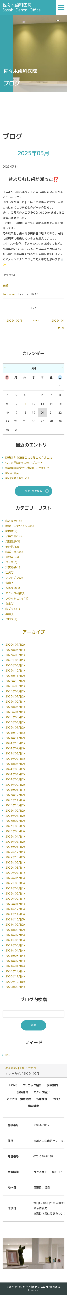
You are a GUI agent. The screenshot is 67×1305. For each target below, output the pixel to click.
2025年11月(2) (15, 676)
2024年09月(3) (15, 748)
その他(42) (12, 547)
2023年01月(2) (15, 847)
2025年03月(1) (15, 717)
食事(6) (9, 603)
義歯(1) (9, 614)
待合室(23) (12, 557)
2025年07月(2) (15, 696)
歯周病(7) (11, 531)
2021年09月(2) (15, 924)
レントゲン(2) (14, 578)
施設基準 (33, 1106)
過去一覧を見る (33, 491)
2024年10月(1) (15, 743)
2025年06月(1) (15, 701)
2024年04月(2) (15, 774)
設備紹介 (22, 1092)
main (36, 320)
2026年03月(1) (15, 660)
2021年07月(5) (15, 935)
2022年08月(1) (15, 867)
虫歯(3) (9, 583)
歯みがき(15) (13, 521)
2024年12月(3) (15, 733)
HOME (13, 1085)
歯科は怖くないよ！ (17, 478)
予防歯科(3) (12, 588)
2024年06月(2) (15, 764)
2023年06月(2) (15, 826)
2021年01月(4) (15, 966)
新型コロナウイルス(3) (19, 526)
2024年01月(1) (15, 790)
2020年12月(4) (15, 971)
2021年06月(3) (15, 940)
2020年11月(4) (15, 976)
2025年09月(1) (15, 686)
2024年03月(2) (15, 779)
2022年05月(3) (15, 883)
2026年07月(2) (15, 644)
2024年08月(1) (15, 753)
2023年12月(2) (15, 795)
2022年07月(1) (15, 873)
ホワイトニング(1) (16, 598)
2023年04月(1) (15, 836)
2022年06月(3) (15, 878)
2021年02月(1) (15, 961)
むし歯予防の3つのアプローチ (24, 463)
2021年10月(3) (15, 919)
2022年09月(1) (15, 862)
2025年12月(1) (15, 670)
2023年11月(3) (15, 800)
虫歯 (5, 285)
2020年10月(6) (15, 982)
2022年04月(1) (15, 888)
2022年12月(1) (15, 852)
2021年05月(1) (15, 945)
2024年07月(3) (15, 759)
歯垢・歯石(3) (14, 552)
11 (24, 404)
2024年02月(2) (15, 785)
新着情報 (41, 1099)
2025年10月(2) (15, 681)
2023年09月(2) (15, 810)
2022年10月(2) (15, 857)
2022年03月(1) (15, 893)
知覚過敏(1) (12, 567)
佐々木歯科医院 (14, 1068)
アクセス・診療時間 (18, 1099)
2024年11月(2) (15, 738)
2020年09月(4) (15, 987)
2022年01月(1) (15, 904)
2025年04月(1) (15, 712)
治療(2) (9, 572)
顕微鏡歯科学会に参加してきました (27, 468)
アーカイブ (33, 632)
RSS (7, 1055)
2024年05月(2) (15, 769)
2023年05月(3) (15, 831)
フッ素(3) (11, 562)
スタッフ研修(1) (15, 593)
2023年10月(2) (15, 805)
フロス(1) (11, 619)
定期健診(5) (12, 541)
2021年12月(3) (15, 909)
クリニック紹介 (32, 1085)
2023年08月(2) (15, 816)
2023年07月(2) (15, 821)
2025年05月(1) (15, 707)
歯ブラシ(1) (12, 609)
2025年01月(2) (15, 727)
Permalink (9, 294)
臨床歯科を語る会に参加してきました (28, 457)
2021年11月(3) (15, 914)
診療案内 (52, 1085)
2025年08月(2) (15, 691)
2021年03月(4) (15, 956)
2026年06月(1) (15, 650)
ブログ (32, 1068)
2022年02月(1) (15, 898)
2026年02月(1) (15, 665)
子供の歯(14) (13, 536)
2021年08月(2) (15, 930)
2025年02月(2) (15, 722)
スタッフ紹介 (41, 1092)
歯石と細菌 (12, 473)
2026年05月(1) (15, 655)
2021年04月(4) (15, 950)
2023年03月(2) (15, 841)
